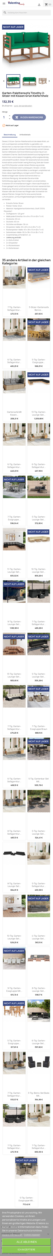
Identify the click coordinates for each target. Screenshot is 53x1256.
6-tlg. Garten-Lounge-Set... (39, 1042)
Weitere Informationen (12, 1235)
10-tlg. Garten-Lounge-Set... (38, 570)
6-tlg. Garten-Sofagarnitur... (14, 361)
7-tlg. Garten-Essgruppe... (14, 518)
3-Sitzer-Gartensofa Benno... (39, 308)
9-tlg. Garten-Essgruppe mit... (14, 989)
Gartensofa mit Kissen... (14, 413)
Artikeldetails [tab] (25, 134)
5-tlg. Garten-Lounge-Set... (39, 518)
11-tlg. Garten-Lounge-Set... (14, 570)
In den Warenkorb (29, 117)
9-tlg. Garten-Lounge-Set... (14, 623)
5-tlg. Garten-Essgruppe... (39, 361)
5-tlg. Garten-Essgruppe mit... (26, 1199)
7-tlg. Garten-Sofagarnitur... (14, 308)
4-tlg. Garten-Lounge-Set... (39, 937)
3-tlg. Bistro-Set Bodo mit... (38, 1094)
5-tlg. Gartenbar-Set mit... (39, 780)
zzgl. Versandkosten (23, 106)
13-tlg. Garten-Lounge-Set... (39, 413)
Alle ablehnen (27, 1242)
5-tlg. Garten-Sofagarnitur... (39, 885)
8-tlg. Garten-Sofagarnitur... (14, 832)
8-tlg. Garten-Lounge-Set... (14, 885)
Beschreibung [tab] (10, 134)
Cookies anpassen (32, 1235)
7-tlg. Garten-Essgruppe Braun (38, 727)
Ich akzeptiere (26, 1249)
